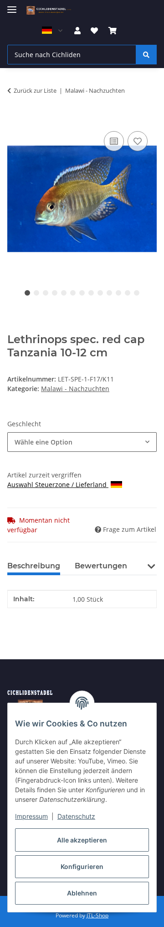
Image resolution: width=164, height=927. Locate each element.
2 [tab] (36, 293)
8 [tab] (91, 293)
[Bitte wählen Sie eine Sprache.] (52, 30)
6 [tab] (73, 293)
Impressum (31, 816)
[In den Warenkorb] (14, 119)
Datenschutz (76, 816)
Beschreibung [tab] (33, 565)
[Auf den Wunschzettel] (138, 141)
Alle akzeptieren (82, 840)
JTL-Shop (97, 915)
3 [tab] (45, 293)
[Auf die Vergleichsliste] (114, 141)
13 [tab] (136, 293)
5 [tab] (64, 293)
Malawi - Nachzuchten (75, 388)
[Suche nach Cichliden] (146, 54)
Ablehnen (82, 893)
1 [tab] (27, 293)
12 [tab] (127, 293)
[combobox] (82, 442)
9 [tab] (100, 293)
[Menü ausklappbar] (11, 5)
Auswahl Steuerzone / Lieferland (57, 484)
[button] (77, 30)
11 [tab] (118, 293)
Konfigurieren (82, 866)
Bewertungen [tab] (101, 565)
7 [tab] (82, 293)
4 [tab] (54, 293)
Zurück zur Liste (35, 90)
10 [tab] (109, 293)
